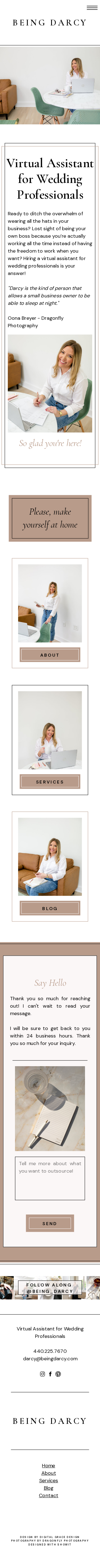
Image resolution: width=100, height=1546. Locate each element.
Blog (49, 1488)
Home (48, 1465)
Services (48, 1480)
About (48, 1473)
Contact (48, 1495)
